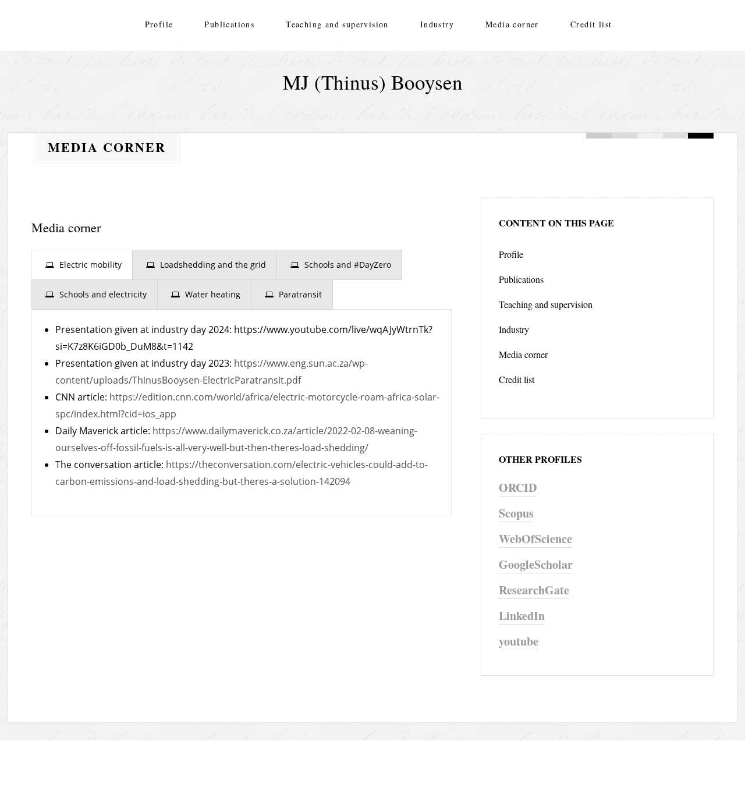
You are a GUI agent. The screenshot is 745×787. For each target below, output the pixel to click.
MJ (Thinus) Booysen (373, 81)
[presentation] (82, 265)
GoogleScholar (536, 564)
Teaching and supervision (337, 24)
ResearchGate (534, 590)
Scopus (516, 513)
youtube (518, 641)
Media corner (512, 24)
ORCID (518, 487)
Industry (437, 24)
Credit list (591, 24)
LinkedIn (522, 615)
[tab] (82, 265)
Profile (159, 24)
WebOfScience (535, 538)
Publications (229, 24)
